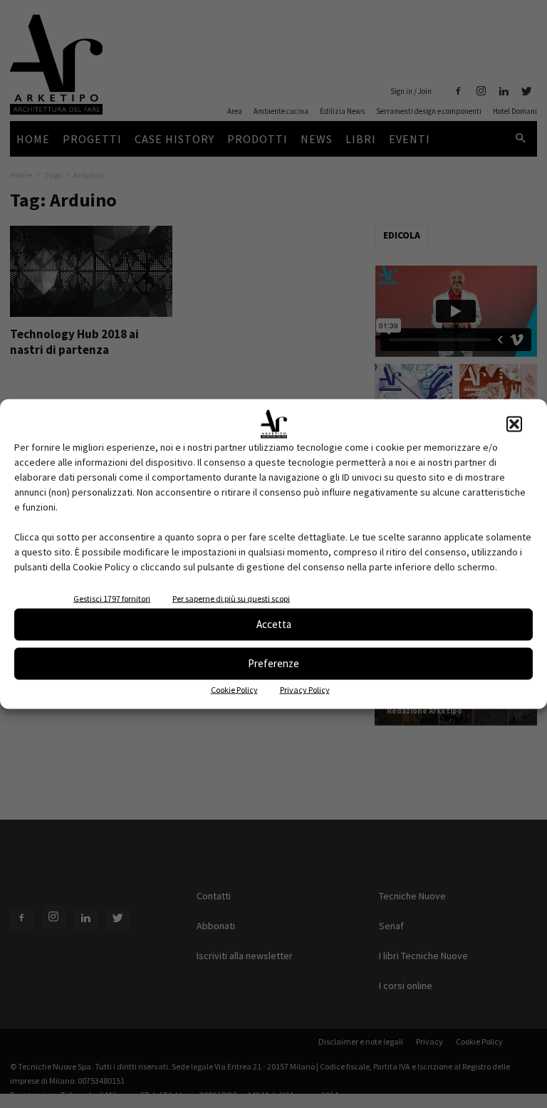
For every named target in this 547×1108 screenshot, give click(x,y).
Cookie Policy (234, 689)
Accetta (273, 624)
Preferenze (273, 663)
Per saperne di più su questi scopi (231, 597)
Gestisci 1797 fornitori (111, 597)
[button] (514, 424)
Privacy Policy (305, 689)
